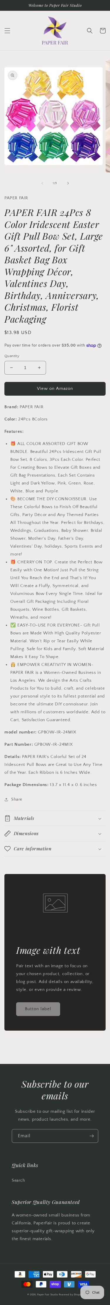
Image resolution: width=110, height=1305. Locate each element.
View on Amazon (55, 388)
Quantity (11, 356)
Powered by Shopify (71, 1294)
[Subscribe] (91, 1136)
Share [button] (16, 799)
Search (18, 1180)
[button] (7, 30)
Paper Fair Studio (47, 1294)
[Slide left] (42, 183)
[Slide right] (68, 183)
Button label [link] (38, 1008)
